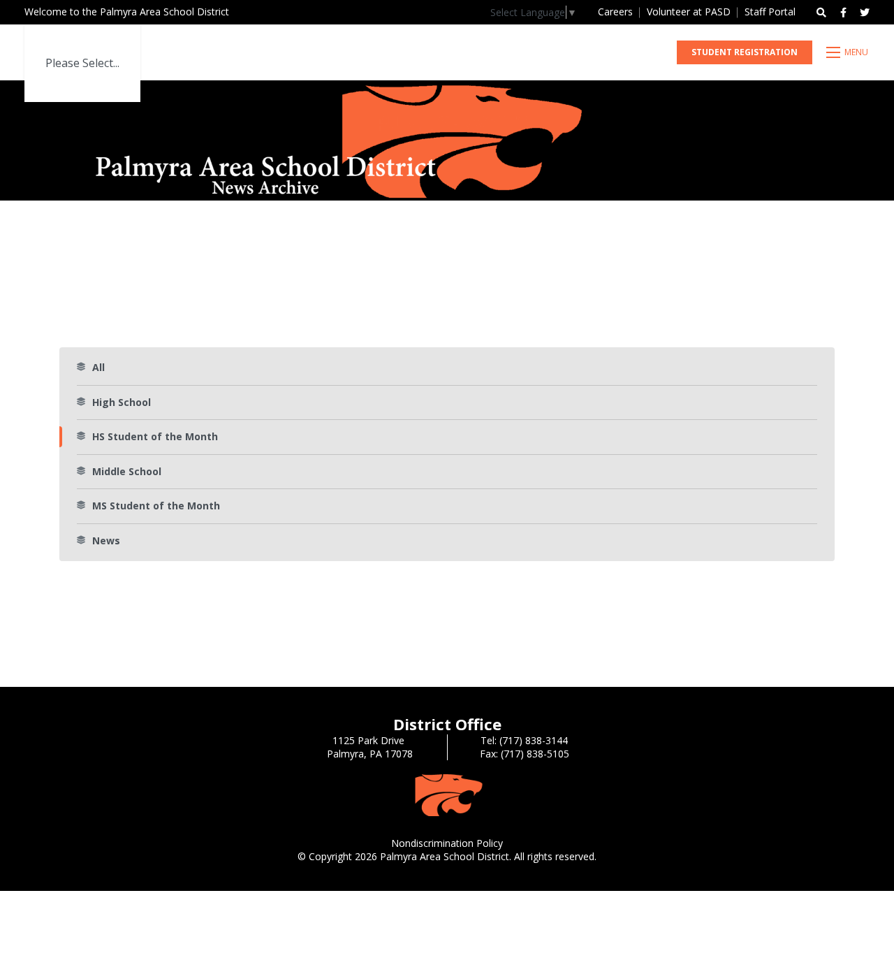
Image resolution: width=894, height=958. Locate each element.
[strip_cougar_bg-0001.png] (447, 794)
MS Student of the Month (156, 505)
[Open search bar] (821, 12)
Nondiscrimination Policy (447, 843)
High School (121, 402)
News (106, 540)
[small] (843, 12)
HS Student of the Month (155, 436)
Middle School (126, 471)
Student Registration (744, 52)
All (98, 367)
